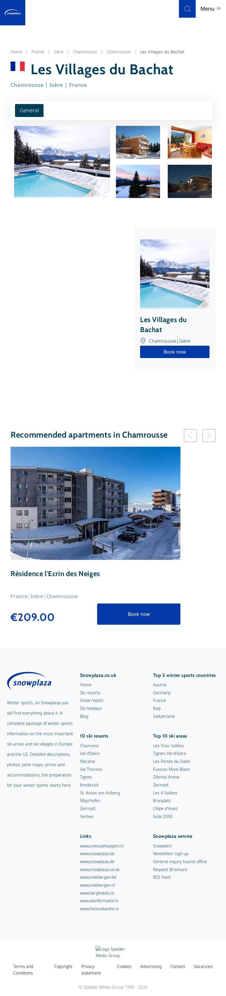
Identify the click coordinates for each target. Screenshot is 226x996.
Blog (84, 716)
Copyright (63, 966)
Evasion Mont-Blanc (171, 769)
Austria (160, 684)
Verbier (87, 816)
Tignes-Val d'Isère (169, 753)
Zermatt (88, 808)
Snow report (91, 700)
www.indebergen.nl (97, 885)
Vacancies (203, 966)
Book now (175, 352)
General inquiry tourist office (180, 861)
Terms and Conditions (23, 970)
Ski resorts (90, 692)
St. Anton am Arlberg (100, 793)
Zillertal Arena (166, 777)
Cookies (124, 966)
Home (16, 52)
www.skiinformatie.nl (99, 900)
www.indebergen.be (98, 877)
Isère (59, 52)
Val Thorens (91, 769)
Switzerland (164, 716)
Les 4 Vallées (165, 793)
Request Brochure (170, 869)
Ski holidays (91, 708)
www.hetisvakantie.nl (99, 908)
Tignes (86, 777)
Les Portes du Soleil (171, 761)
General (29, 110)
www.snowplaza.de (97, 861)
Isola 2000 (162, 816)
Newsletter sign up (170, 853)
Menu (208, 8)
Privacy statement (91, 970)
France (37, 52)
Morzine (87, 761)
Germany (162, 692)
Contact (177, 966)
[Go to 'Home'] (12, 12)
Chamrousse (85, 52)
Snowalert (162, 846)
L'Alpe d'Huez (165, 808)
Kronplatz (162, 800)
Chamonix (89, 745)
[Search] (187, 9)
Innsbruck (89, 785)
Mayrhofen (90, 800)
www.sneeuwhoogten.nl (102, 846)
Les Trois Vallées (168, 745)
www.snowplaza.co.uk (99, 869)
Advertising (151, 966)
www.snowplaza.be (97, 853)
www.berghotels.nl (97, 893)
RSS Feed (161, 877)
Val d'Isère (90, 753)
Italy (157, 708)
